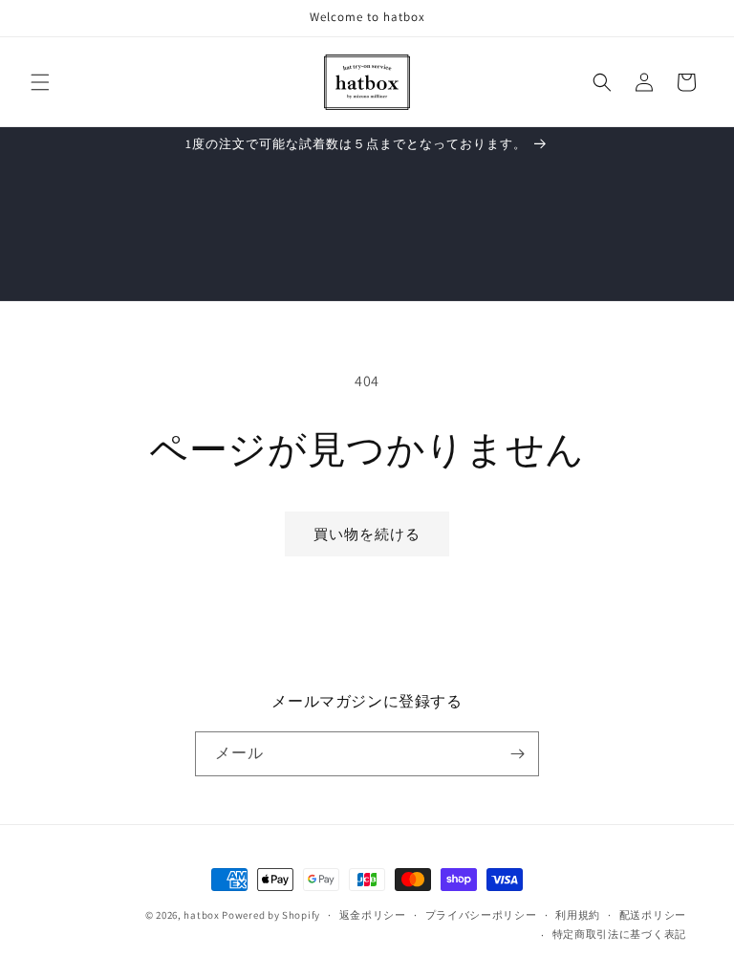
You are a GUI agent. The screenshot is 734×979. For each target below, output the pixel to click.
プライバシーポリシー (481, 915)
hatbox (201, 915)
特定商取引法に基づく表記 (619, 934)
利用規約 (577, 915)
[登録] (517, 753)
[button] (40, 82)
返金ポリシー (372, 915)
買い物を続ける (367, 534)
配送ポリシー (652, 915)
